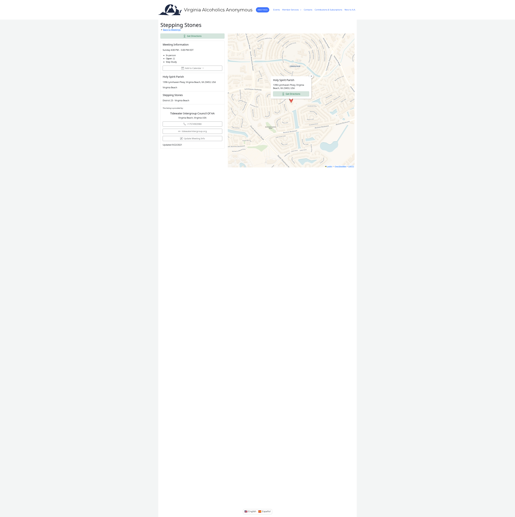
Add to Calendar (193, 68)
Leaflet (329, 166)
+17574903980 (194, 124)
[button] (262, 9)
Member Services (290, 10)
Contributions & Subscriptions (328, 10)
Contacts (308, 10)
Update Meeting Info (194, 138)
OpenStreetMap (340, 166)
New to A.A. (350, 10)
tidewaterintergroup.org (194, 131)
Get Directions (194, 36)
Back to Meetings (172, 29)
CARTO (351, 166)
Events (276, 10)
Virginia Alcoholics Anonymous (218, 9)
